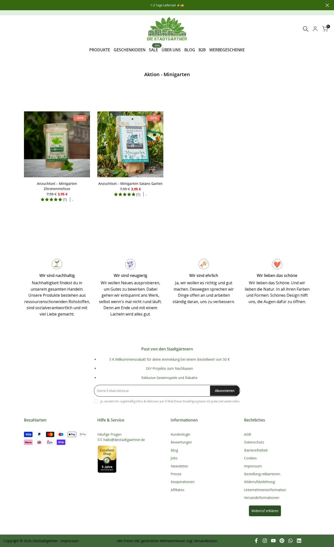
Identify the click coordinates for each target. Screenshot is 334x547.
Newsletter (179, 466)
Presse (176, 474)
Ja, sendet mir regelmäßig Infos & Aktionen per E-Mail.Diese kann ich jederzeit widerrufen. (170, 401)
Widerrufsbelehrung (259, 481)
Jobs (174, 458)
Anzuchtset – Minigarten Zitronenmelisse (57, 186)
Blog (174, 450)
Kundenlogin (180, 434)
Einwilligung (191, 401)
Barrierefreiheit (256, 450)
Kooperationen (182, 481)
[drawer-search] (305, 29)
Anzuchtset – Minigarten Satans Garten (130, 183)
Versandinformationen (261, 497)
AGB (247, 434)
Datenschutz (254, 442)
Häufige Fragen (109, 434)
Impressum (253, 466)
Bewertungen (181, 442)
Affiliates (177, 489)
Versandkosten (205, 540)
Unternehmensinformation (265, 489)
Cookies (250, 458)
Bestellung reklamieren (262, 474)
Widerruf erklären (264, 510)
